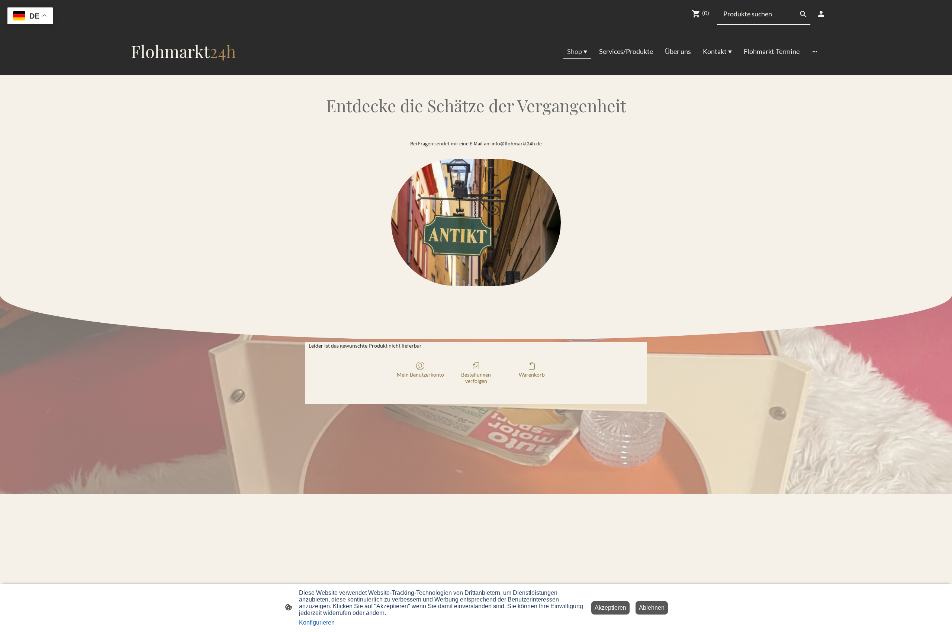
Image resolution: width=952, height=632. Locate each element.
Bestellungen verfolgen (476, 377)
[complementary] (30, 16)
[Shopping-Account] (821, 13)
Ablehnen (652, 607)
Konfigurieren (317, 622)
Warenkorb (532, 374)
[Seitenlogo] (183, 69)
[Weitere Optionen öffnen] (815, 51)
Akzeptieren (610, 607)
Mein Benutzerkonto (420, 374)
